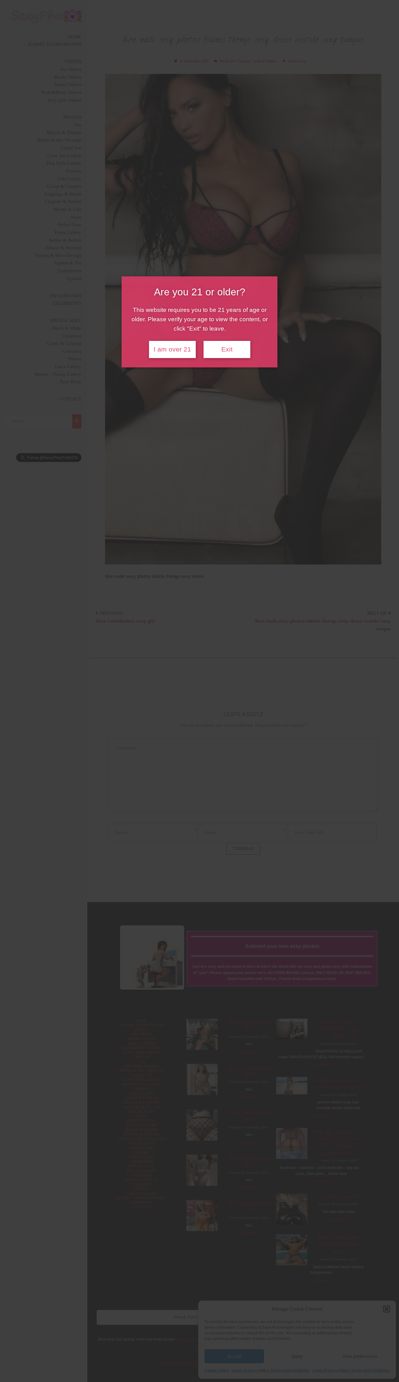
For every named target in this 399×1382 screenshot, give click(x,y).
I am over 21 (172, 349)
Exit (227, 349)
